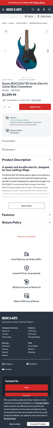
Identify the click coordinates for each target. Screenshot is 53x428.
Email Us (26, 396)
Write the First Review (27, 237)
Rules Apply (39, 3)
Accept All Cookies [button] (38, 424)
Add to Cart (35, 107)
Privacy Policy (42, 403)
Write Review (15, 90)
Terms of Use (10, 418)
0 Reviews (5, 90)
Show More (26, 205)
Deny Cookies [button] (14, 424)
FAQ (26, 387)
